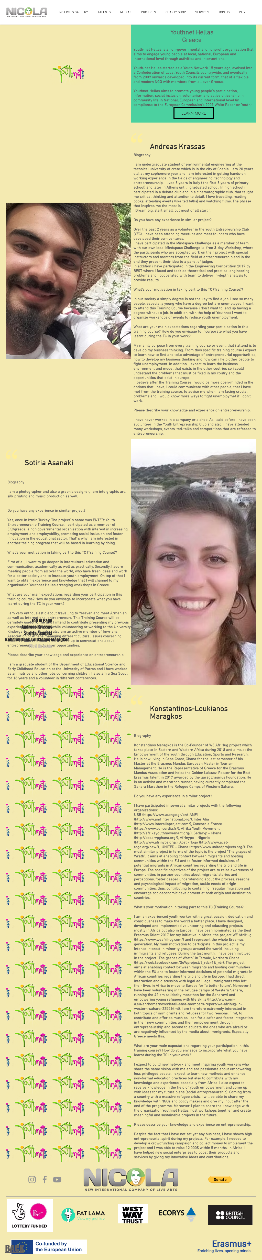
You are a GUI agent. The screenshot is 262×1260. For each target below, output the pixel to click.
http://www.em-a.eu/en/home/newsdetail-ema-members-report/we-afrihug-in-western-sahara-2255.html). (188, 1004)
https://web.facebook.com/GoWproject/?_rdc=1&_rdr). (180, 962)
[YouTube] (57, 1180)
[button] (220, 1179)
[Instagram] (32, 1180)
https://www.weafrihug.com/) (159, 939)
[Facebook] (45, 1180)
